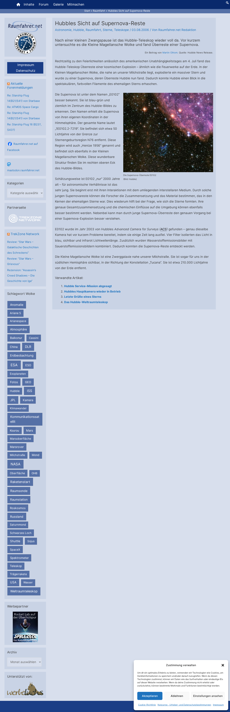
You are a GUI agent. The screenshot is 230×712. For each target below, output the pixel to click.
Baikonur (16, 338)
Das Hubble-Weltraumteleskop (86, 302)
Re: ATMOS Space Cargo (23, 107)
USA (13, 582)
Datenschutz (25, 70)
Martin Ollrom (170, 52)
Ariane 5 (15, 313)
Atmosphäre (18, 329)
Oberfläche (17, 473)
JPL (13, 400)
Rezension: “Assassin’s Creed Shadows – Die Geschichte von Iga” (21, 275)
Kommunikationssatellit (24, 419)
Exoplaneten (18, 373)
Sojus (30, 541)
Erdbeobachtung (21, 355)
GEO (28, 382)
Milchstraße (17, 455)
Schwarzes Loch (20, 533)
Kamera (28, 400)
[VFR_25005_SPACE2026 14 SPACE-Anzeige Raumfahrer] (25, 626)
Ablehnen (177, 696)
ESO (28, 365)
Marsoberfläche (20, 438)
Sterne (107, 30)
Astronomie (63, 30)
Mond (35, 455)
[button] (223, 665)
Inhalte (29, 4)
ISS (29, 391)
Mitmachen (75, 4)
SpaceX (15, 549)
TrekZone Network (25, 234)
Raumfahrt (93, 30)
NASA (15, 464)
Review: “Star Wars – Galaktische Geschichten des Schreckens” (23, 247)
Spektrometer (19, 558)
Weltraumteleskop (24, 591)
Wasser (28, 582)
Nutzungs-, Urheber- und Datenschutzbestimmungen (184, 704)
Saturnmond (18, 524)
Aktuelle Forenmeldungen (20, 85)
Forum (44, 4)
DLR (28, 347)
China (14, 347)
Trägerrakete (18, 574)
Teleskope (121, 30)
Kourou (14, 430)
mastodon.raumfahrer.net (23, 170)
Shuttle (15, 541)
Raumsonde (18, 491)
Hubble (15, 391)
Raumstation (19, 499)
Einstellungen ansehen (208, 696)
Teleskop (16, 566)
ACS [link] (163, 229)
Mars (29, 430)
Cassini (33, 338)
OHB (34, 473)
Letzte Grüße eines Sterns (82, 296)
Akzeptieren (150, 696)
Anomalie (16, 305)
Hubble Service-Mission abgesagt (88, 286)
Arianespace (18, 321)
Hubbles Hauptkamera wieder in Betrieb (92, 291)
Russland (16, 516)
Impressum (218, 704)
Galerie (58, 4)
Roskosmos (18, 508)
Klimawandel (18, 408)
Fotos (14, 382)
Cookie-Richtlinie (147, 704)
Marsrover (17, 447)
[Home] (18, 4)
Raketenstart (20, 482)
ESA (14, 365)
